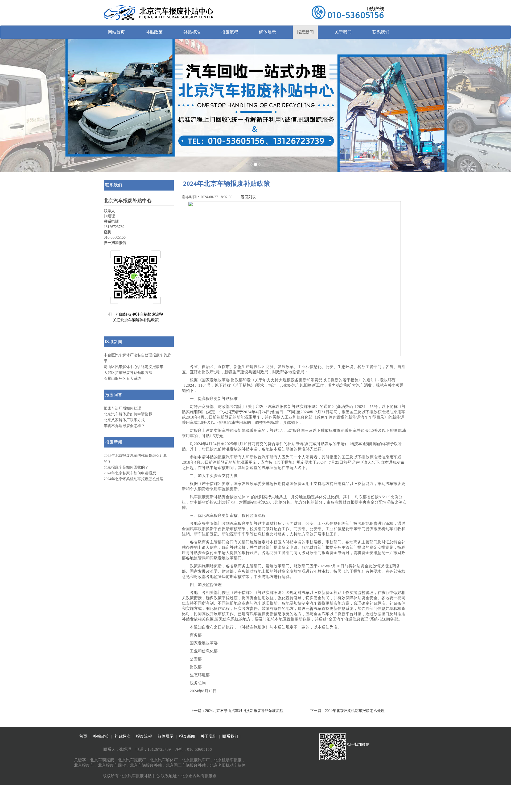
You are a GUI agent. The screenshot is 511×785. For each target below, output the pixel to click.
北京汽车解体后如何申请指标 (128, 414)
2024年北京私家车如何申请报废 (130, 473)
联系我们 (380, 32)
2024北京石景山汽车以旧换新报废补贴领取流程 (244, 711)
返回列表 (248, 197)
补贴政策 (154, 32)
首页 (83, 736)
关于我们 (343, 32)
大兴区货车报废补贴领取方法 (128, 373)
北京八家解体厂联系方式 (124, 420)
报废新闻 (305, 32)
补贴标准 (191, 32)
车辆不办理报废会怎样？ (124, 426)
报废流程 (229, 32)
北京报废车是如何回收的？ (126, 467)
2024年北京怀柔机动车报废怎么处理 (133, 479)
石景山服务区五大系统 (122, 379)
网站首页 (116, 32)
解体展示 (267, 32)
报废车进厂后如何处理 (122, 408)
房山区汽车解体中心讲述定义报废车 (133, 367)
